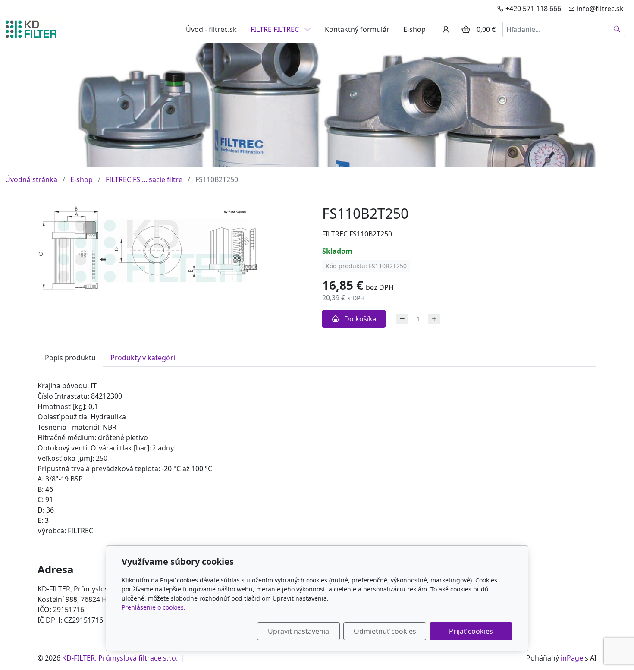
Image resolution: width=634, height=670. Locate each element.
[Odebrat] (402, 319)
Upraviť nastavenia (298, 631)
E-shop (414, 29)
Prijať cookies (471, 631)
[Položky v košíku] (465, 29)
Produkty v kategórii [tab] (143, 357)
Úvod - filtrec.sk (211, 29)
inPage (572, 658)
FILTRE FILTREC (276, 29)
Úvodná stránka (31, 179)
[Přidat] (434, 319)
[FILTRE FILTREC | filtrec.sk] (31, 28)
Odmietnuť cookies (385, 631)
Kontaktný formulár (357, 29)
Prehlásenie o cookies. (153, 607)
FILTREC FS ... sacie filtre (144, 179)
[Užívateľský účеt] (445, 29)
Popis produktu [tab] (70, 357)
